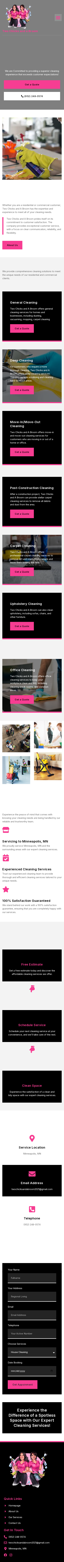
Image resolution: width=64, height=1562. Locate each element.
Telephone (13, 1325)
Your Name (14, 1270)
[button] (58, 17)
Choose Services (17, 1344)
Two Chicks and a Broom (20, 31)
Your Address (15, 1288)
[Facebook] (5, 1555)
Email (10, 1307)
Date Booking (15, 1362)
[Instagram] (10, 1555)
